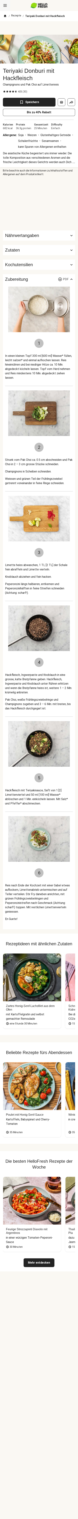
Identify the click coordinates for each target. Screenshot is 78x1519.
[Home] (5, 16)
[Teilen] (71, 102)
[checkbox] (4, 91)
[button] (39, 250)
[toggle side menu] (5, 5)
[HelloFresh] (39, 5)
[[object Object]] (61, 102)
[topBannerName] (39, 27)
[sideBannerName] (39, 203)
